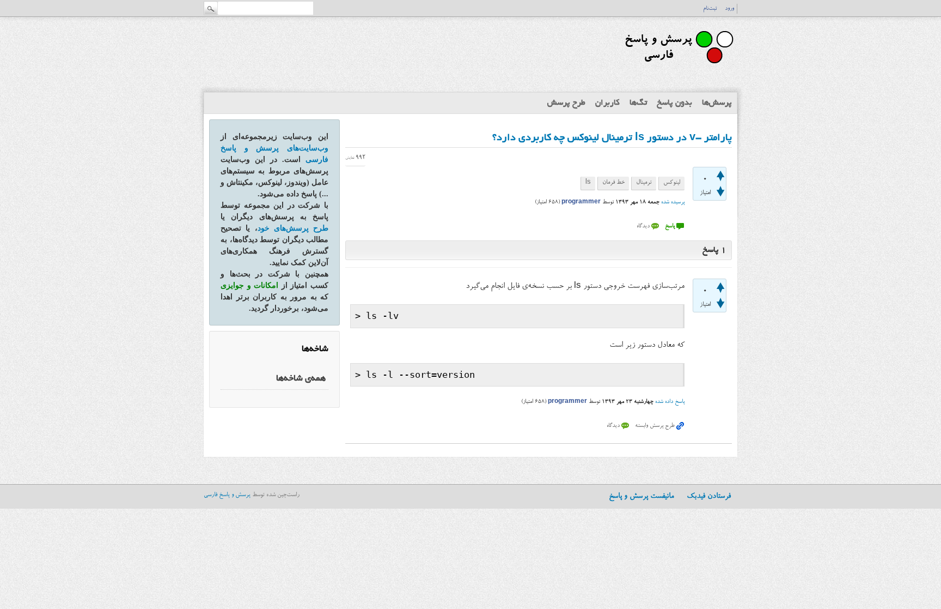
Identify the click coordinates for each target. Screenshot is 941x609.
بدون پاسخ (674, 103)
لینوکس (671, 182)
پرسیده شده (673, 202)
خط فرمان (613, 182)
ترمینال (644, 182)
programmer (581, 202)
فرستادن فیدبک (709, 496)
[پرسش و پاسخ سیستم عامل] (677, 68)
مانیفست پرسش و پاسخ (641, 496)
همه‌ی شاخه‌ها (301, 379)
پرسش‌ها (717, 103)
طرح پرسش (566, 103)
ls (588, 182)
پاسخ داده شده (670, 402)
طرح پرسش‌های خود (293, 228)
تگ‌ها (638, 103)
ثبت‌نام (710, 8)
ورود (729, 8)
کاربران (607, 103)
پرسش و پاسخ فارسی (227, 495)
